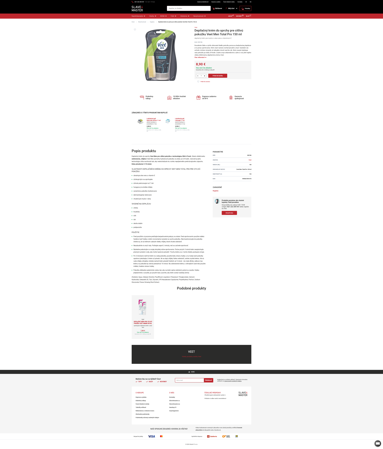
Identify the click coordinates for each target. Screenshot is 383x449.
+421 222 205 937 (139, 2)
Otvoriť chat (229, 213)
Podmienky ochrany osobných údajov (147, 417)
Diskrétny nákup (141, 400)
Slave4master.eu (174, 404)
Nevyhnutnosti (198, 16)
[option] (149, 125)
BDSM (162, 16)
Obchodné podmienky (142, 414)
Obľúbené (218, 8)
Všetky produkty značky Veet (191, 356)
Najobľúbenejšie (137, 16)
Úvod (133, 22)
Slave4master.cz (174, 400)
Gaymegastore (174, 411)
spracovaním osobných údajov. (233, 381)
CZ (246, 2)
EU (250, 2)
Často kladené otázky (229, 2)
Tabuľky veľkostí (141, 407)
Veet (195, 27)
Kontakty (240, 2)
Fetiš (172, 16)
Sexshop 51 (173, 407)
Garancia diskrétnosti (202, 2)
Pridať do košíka (218, 76)
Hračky (151, 16)
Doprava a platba (215, 2)
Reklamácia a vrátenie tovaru (145, 411)
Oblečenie (183, 16)
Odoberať (208, 380)
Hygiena (152, 22)
